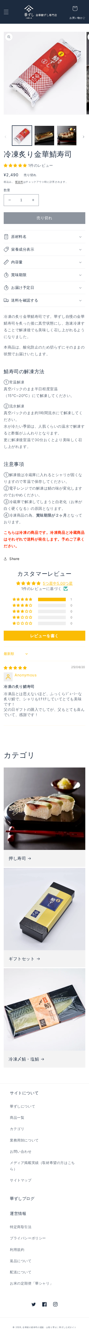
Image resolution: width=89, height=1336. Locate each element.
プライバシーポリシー (28, 1238)
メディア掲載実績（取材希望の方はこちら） (42, 1165)
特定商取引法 (21, 1227)
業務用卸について (24, 1140)
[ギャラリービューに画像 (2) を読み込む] (44, 136)
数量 (7, 190)
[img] (15, 667)
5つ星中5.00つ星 (58, 583)
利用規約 (17, 1249)
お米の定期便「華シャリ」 (31, 1283)
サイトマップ (21, 1180)
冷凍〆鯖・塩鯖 (24, 1059)
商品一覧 (17, 1117)
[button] (6, 11)
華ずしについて (22, 1106)
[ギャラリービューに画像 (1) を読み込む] (22, 136)
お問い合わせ (21, 1151)
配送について (21, 1272)
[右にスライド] (83, 136)
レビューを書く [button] (44, 635)
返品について (21, 1261)
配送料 (19, 181)
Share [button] (14, 559)
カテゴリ (17, 1129)
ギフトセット (22, 958)
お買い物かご (77, 17)
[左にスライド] (5, 136)
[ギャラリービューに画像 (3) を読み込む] (67, 136)
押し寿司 (17, 858)
